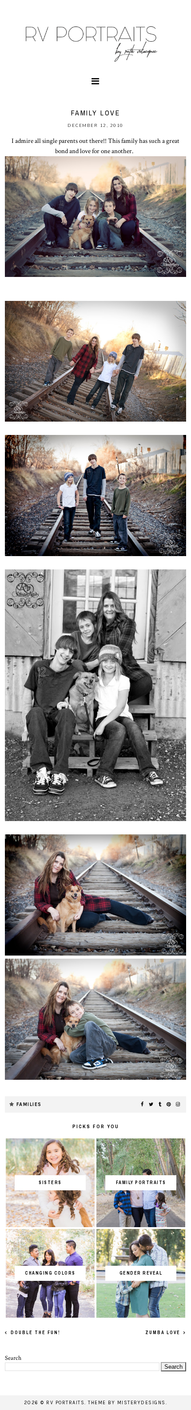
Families (29, 1104)
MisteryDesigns (141, 1403)
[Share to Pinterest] (169, 1105)
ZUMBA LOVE (163, 1332)
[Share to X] (151, 1105)
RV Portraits (65, 1403)
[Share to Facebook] (142, 1105)
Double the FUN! (34, 1332)
